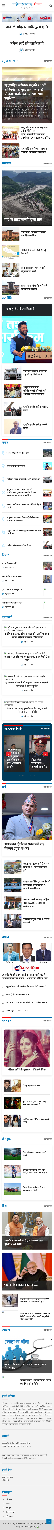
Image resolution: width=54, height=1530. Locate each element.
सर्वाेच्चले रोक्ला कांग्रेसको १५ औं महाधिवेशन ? (35, 373)
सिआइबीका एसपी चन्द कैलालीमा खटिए (14, 763)
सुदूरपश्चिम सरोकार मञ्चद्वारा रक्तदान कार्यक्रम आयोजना (34, 150)
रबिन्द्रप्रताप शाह (10, 567)
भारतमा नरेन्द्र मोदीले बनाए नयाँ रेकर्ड (21, 1285)
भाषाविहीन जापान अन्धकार (12, 576)
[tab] (20, 775)
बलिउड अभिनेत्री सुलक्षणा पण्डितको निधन (27, 1070)
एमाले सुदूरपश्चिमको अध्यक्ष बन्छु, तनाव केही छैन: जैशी (27, 658)
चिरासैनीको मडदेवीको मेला (12, 603)
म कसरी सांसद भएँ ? (9, 563)
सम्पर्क (8, 1503)
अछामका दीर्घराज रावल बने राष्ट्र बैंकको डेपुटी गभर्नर (24, 506)
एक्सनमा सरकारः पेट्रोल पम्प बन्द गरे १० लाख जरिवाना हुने (36, 867)
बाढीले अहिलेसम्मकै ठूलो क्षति (27, 27)
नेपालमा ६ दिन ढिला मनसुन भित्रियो (34, 252)
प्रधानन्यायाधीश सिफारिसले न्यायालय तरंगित (34, 287)
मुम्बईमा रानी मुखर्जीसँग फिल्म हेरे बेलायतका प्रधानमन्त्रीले (35, 1103)
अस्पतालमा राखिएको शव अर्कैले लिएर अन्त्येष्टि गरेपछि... (27, 1002)
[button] (4, 5)
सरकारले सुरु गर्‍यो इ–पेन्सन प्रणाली (36, 921)
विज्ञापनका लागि (10, 1512)
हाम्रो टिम (8, 1508)
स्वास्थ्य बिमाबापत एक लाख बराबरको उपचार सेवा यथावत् (25, 1366)
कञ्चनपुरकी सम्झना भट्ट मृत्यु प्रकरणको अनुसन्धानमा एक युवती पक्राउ (39, 760)
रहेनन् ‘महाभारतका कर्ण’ (32, 1085)
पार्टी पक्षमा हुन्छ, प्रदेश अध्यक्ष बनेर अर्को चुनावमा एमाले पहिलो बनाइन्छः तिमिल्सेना (27, 635)
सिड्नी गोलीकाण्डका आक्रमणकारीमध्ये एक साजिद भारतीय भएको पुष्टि (34, 1300)
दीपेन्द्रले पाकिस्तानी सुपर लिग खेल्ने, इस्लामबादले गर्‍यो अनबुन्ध (35, 1171)
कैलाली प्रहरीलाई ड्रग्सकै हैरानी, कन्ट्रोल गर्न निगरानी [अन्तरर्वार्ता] (27, 710)
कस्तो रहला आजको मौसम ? (17, 1011)
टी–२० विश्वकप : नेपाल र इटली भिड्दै (34, 1154)
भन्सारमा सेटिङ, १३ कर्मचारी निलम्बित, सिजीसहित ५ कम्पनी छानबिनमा (36, 885)
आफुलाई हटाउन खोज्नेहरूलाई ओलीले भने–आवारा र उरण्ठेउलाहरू (35, 390)
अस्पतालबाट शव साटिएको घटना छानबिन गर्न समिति (35, 1382)
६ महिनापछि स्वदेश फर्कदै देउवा (35, 426)
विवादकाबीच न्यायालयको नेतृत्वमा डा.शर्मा (33, 270)
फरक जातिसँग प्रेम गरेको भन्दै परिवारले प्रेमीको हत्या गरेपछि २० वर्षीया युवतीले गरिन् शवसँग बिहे (35, 1316)
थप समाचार (47, 61)
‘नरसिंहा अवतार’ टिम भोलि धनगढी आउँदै (36, 1121)
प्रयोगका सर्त (9, 1516)
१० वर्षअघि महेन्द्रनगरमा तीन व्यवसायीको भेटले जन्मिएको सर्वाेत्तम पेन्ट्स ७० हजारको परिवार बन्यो (25, 976)
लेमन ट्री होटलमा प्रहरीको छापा (17, 994)
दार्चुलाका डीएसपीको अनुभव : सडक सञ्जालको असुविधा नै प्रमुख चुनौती (27, 684)
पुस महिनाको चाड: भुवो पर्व (12, 589)
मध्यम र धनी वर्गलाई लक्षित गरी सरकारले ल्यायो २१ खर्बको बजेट (36, 903)
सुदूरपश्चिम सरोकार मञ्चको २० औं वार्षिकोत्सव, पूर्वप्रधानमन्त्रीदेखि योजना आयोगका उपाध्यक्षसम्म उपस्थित (25, 92)
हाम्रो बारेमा (9, 1499)
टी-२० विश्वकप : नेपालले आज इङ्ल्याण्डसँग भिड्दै (34, 1189)
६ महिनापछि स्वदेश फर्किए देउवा (35, 409)
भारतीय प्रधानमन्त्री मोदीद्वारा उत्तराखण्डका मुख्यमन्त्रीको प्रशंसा (23, 1242)
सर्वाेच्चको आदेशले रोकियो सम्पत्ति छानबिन (33, 234)
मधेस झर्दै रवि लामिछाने (27, 43)
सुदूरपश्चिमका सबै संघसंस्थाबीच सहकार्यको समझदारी (26, 986)
